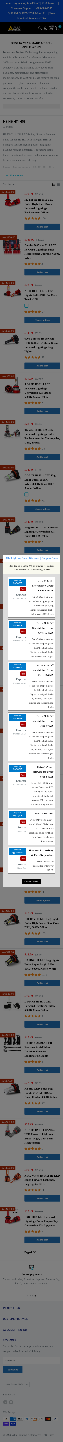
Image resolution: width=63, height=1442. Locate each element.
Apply (23, 589)
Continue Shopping (31, 881)
